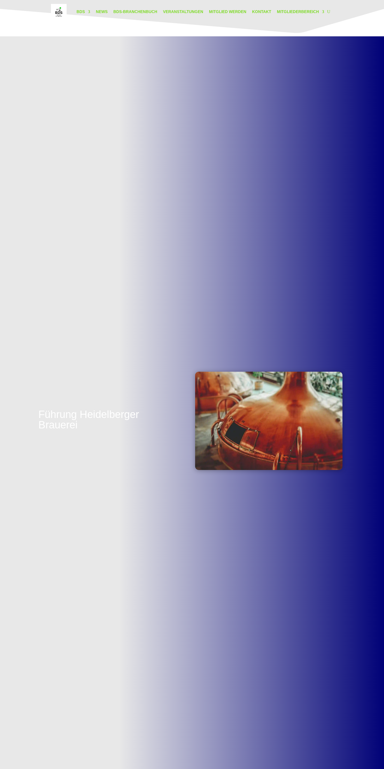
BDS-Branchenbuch (135, 11)
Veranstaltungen (183, 11)
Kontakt (261, 11)
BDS (81, 11)
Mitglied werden (227, 11)
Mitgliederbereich (298, 11)
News (102, 11)
